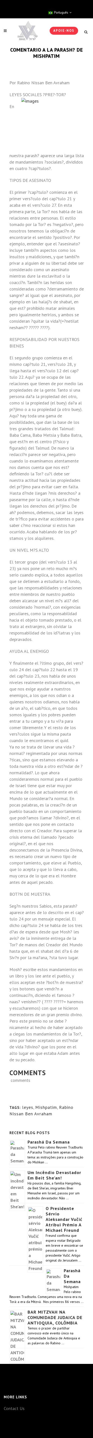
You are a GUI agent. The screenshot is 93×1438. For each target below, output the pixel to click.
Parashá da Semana (49, 1142)
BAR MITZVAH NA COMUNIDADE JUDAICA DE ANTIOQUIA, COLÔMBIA (55, 1317)
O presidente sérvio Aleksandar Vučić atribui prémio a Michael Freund (64, 1219)
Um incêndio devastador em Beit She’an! (54, 1175)
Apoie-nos (63, 31)
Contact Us (14, 1408)
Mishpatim (46, 1107)
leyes (27, 1107)
